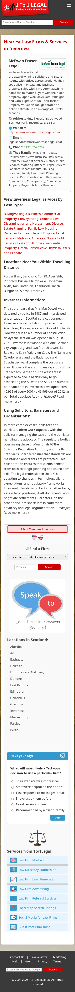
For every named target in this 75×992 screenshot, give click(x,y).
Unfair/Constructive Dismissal (40, 248)
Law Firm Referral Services (37, 898)
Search (64, 22)
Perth (14, 730)
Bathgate (16, 659)
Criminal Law (49, 219)
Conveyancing (28, 219)
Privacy (42, 961)
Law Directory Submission (37, 869)
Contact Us (17, 957)
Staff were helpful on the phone (39, 787)
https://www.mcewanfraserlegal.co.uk (34, 132)
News (28, 961)
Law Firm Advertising (33, 888)
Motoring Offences (31, 238)
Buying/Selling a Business (22, 214)
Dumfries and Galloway (27, 672)
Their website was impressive (37, 781)
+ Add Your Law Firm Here (37, 529)
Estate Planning (15, 228)
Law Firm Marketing (33, 860)
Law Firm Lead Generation (37, 879)
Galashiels (17, 698)
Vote (57, 817)
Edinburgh (18, 691)
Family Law (36, 228)
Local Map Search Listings (37, 907)
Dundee (16, 679)
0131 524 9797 (34, 147)
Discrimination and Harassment (27, 223)
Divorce (57, 223)
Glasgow (16, 704)
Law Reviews (39, 957)
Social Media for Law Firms (37, 917)
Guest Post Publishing (34, 926)
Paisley (15, 723)
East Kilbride (19, 685)
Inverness (17, 711)
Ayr (12, 653)
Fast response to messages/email (40, 793)
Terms (57, 961)
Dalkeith (16, 666)
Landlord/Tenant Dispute (36, 233)
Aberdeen (17, 647)
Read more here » (17, 512)
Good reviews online (31, 804)
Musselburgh (20, 717)
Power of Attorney (30, 243)
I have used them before (34, 798)
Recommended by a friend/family (40, 810)
